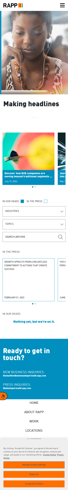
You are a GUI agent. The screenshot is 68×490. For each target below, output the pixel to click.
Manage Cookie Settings (34, 465)
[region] (34, 464)
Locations (34, 430)
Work (34, 421)
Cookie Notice (49, 455)
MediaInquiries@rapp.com (17, 388)
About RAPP (34, 412)
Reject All (34, 474)
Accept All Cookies (34, 484)
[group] (28, 161)
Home (34, 403)
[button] (32, 187)
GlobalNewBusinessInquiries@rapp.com (24, 376)
